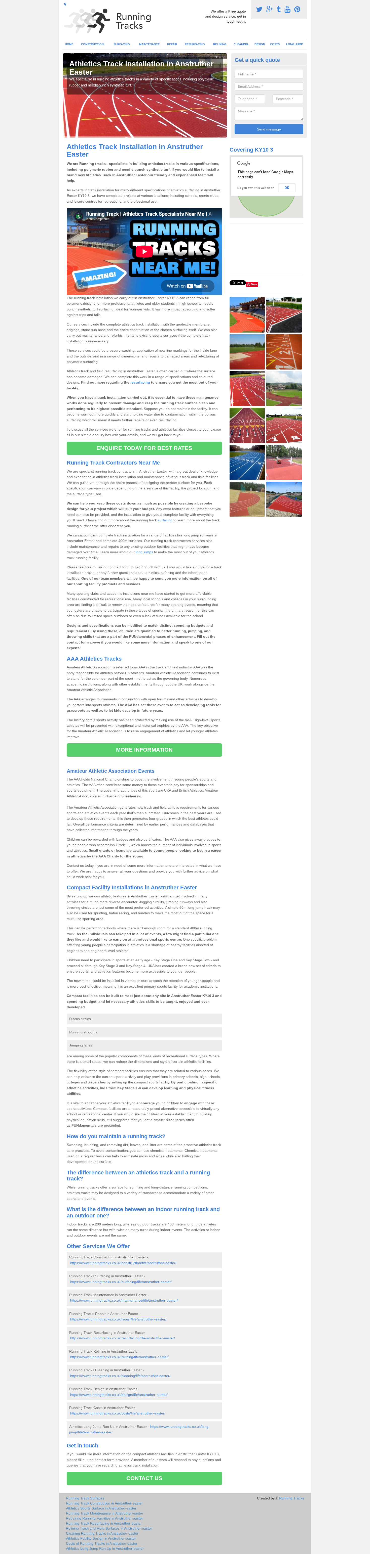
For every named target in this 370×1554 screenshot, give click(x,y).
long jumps (144, 552)
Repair (172, 44)
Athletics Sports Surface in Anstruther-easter (101, 1508)
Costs (275, 44)
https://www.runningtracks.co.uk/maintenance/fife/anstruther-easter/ (124, 1300)
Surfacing (122, 44)
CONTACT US (144, 1478)
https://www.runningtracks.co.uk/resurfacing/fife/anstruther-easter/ (122, 1338)
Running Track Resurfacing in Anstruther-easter (104, 1523)
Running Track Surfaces (85, 1498)
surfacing (165, 520)
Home (69, 44)
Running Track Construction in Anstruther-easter (104, 1503)
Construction (92, 44)
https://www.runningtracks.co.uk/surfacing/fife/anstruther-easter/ (121, 1282)
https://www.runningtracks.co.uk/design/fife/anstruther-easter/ (119, 1395)
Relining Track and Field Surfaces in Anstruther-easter (109, 1528)
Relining (220, 44)
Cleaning (241, 44)
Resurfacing (195, 44)
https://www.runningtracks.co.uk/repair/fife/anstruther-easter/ (118, 1319)
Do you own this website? (255, 188)
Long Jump (294, 44)
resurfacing (140, 382)
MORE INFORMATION (144, 750)
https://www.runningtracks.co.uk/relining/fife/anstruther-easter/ (119, 1357)
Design (259, 44)
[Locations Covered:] (65, 4)
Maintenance (149, 44)
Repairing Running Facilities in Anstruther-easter (104, 1518)
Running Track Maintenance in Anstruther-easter (104, 1513)
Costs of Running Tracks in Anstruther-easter (101, 1543)
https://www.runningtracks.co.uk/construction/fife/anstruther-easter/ (123, 1263)
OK (286, 188)
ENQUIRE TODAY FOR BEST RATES (144, 448)
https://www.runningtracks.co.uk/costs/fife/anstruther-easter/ (117, 1413)
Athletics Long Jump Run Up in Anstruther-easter (105, 1548)
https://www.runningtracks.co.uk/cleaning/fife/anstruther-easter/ (120, 1376)
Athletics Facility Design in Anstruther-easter (101, 1538)
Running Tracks (291, 1498)
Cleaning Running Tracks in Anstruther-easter (102, 1533)
